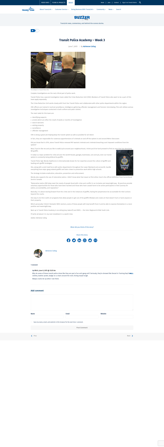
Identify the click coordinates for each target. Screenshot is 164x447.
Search (118, 9)
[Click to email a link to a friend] (95, 240)
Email (68, 314)
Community (101, 9)
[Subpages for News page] (113, 9)
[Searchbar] (140, 2)
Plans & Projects (58, 3)
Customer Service (61, 9)
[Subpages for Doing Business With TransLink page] (93, 9)
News (102, 2)
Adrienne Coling (89, 46)
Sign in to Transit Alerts (129, 2)
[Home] (32, 30)
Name (33, 314)
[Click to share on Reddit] (90, 240)
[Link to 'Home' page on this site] (28, 9)
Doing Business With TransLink (82, 9)
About (71, 3)
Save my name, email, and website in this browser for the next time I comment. (58, 322)
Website (103, 314)
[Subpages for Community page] (105, 9)
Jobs (109, 2)
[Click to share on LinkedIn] (79, 240)
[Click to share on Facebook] (68, 240)
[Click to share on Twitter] (74, 240)
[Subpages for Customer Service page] (68, 9)
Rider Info (45, 3)
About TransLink (45, 9)
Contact (116, 2)
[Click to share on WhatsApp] (85, 240)
